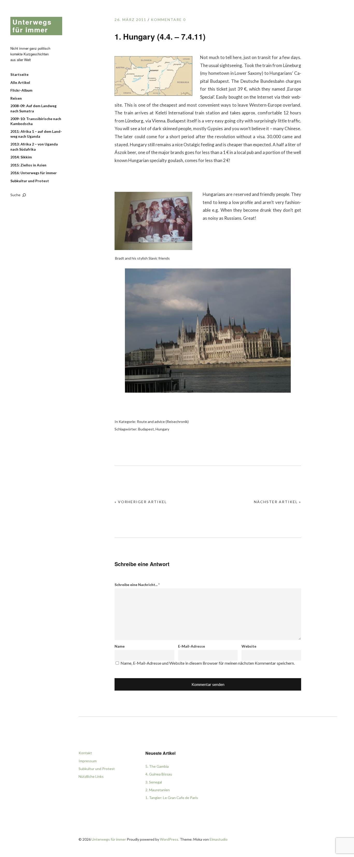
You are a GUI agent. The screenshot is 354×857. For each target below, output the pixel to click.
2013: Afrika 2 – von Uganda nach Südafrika (34, 146)
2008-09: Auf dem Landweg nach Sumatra (33, 108)
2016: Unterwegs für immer (33, 173)
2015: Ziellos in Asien (28, 165)
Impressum (88, 761)
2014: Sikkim (21, 157)
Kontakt (85, 753)
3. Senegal (153, 782)
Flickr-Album (21, 90)
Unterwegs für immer (32, 25)
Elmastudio (219, 839)
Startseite (19, 74)
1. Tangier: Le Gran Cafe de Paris (171, 797)
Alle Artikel (20, 82)
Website (249, 646)
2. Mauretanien (157, 790)
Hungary (162, 429)
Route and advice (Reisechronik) (163, 421)
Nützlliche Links (91, 776)
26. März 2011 (130, 19)
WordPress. (169, 839)
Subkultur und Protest (29, 181)
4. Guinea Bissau (158, 774)
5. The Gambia (157, 766)
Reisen (16, 98)
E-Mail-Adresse (191, 646)
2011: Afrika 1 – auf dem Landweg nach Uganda (36, 134)
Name (120, 646)
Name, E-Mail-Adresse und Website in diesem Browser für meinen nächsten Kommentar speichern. (208, 663)
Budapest (146, 429)
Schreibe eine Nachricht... (137, 584)
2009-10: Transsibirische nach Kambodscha (35, 121)
